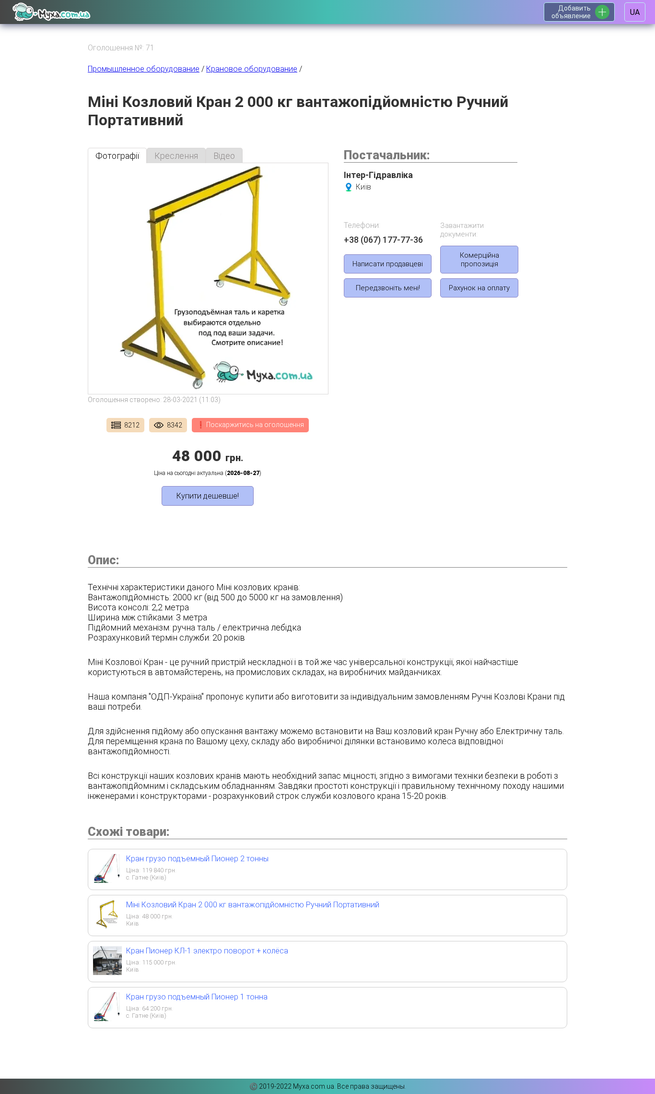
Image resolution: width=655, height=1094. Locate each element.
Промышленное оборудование (143, 68)
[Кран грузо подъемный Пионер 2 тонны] (107, 880)
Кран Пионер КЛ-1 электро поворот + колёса (207, 950)
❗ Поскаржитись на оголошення (250, 424)
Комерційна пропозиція (479, 259)
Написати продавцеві (387, 264)
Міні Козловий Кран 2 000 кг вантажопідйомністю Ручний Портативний (252, 904)
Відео (224, 156)
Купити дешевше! (207, 495)
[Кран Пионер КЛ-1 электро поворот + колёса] (107, 972)
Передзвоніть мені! (388, 288)
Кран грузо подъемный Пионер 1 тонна (197, 996)
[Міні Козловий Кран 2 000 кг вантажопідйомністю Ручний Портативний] (107, 926)
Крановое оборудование (251, 68)
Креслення (176, 156)
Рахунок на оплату (479, 288)
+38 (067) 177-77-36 (383, 240)
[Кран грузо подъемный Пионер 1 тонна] (107, 1018)
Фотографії (117, 156)
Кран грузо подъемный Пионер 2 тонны (197, 858)
